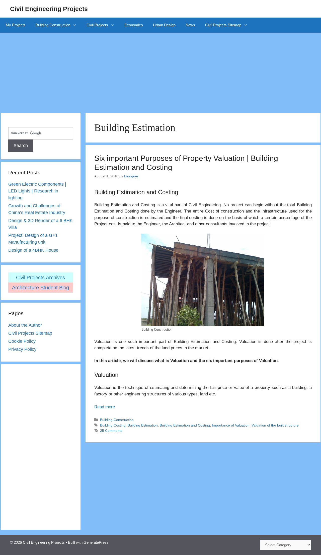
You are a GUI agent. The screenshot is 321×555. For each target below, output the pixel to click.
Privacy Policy (22, 349)
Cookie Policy (22, 341)
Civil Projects (97, 25)
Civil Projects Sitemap (223, 25)
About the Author (25, 325)
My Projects (16, 25)
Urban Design (164, 25)
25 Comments (111, 431)
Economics (133, 25)
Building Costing (113, 425)
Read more (104, 406)
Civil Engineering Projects (49, 8)
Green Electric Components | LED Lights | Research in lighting (37, 191)
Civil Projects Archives (40, 277)
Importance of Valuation (231, 425)
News (190, 25)
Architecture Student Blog (40, 287)
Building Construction (53, 25)
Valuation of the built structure (275, 425)
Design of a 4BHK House (33, 250)
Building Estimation (143, 425)
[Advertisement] (160, 70)
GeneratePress (96, 542)
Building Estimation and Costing (185, 425)
